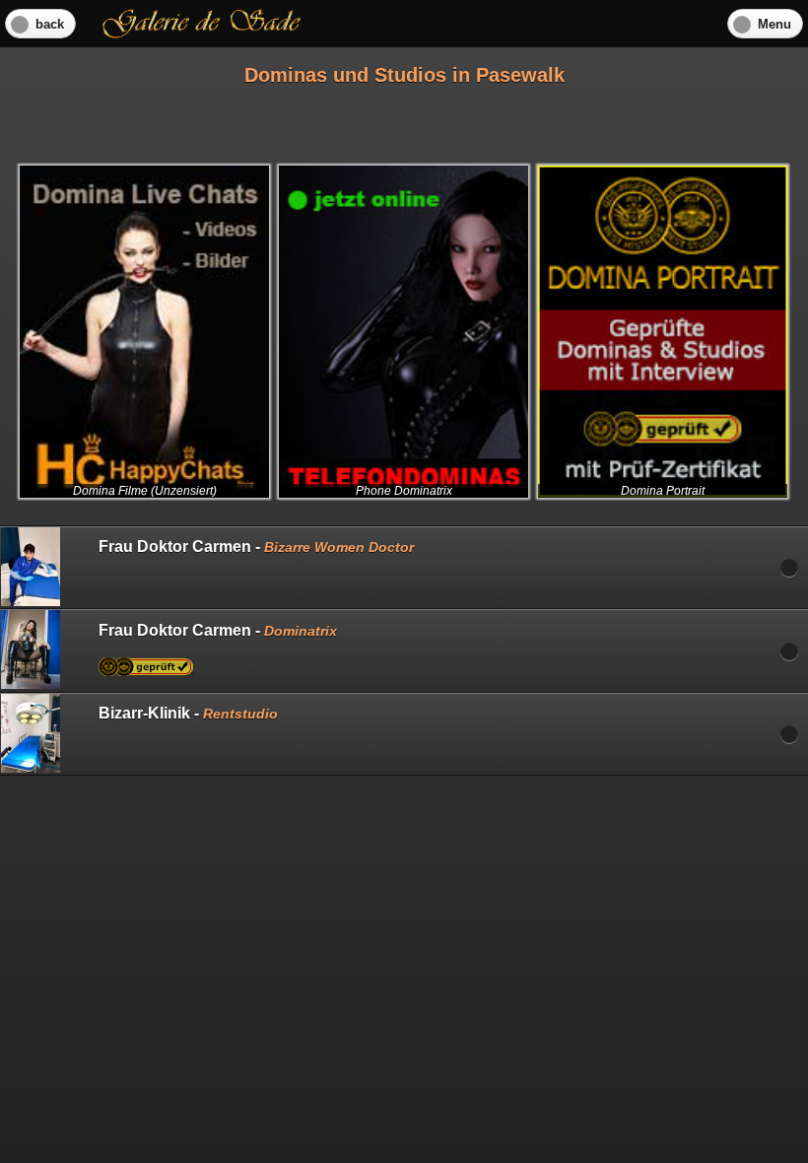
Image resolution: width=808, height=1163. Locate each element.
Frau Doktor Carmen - (256, 546)
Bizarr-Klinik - (188, 713)
